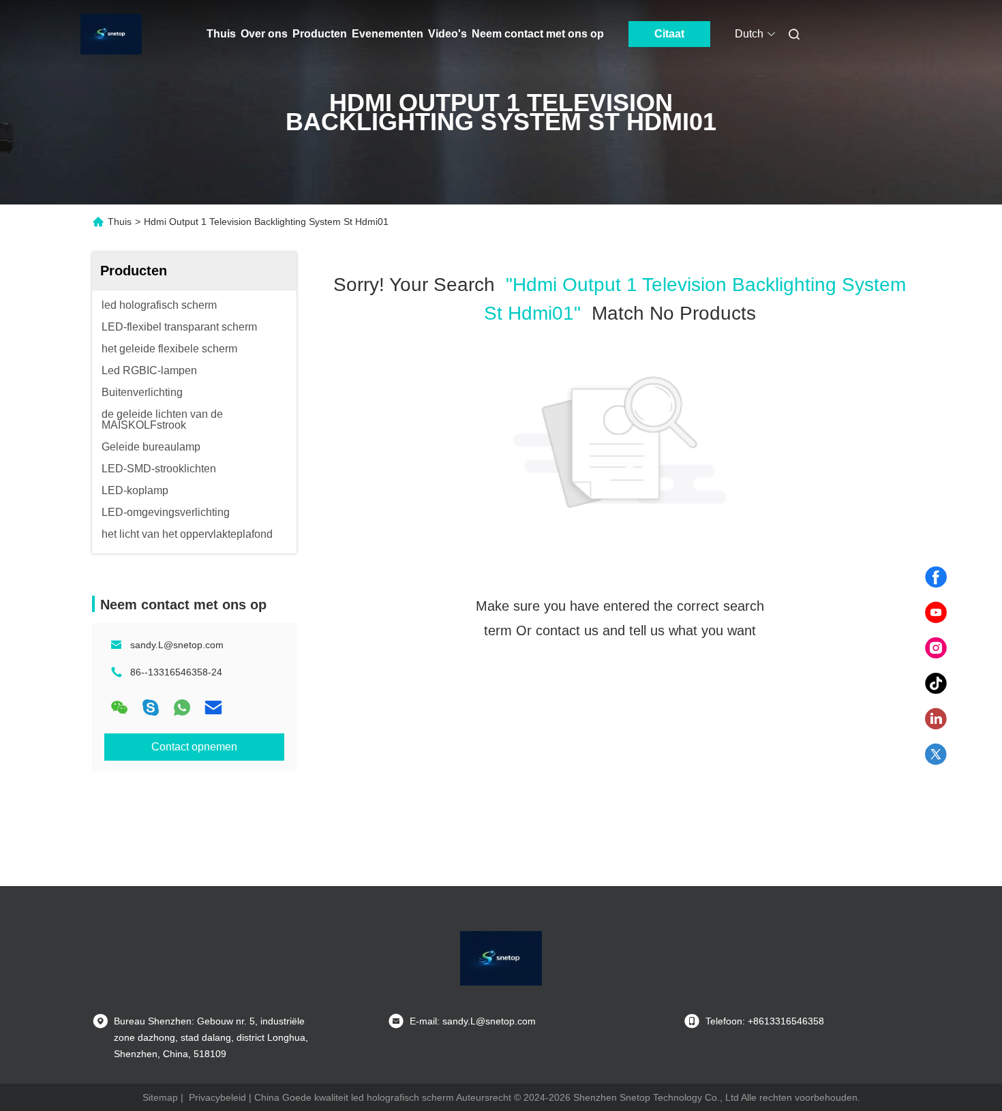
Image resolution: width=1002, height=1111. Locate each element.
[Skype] (151, 707)
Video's (447, 34)
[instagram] (936, 648)
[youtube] (936, 612)
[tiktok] (936, 683)
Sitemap (160, 1097)
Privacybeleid (217, 1097)
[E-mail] (213, 707)
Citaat (669, 34)
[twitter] (936, 754)
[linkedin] (936, 719)
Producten (319, 34)
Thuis (221, 34)
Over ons (264, 34)
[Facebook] (936, 577)
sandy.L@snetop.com (177, 644)
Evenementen (387, 34)
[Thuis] (111, 34)
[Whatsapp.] (182, 707)
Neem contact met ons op (538, 34)
